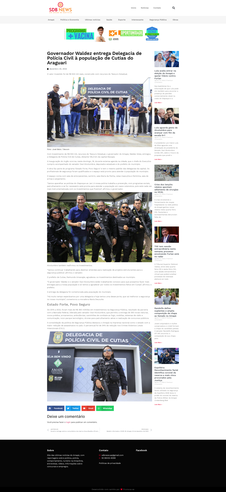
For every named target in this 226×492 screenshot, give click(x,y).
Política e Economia (69, 20)
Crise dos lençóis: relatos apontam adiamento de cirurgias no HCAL (166, 188)
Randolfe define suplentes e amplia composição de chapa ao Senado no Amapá (165, 312)
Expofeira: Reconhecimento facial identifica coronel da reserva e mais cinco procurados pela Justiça (166, 374)
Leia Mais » (158, 102)
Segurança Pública (158, 20)
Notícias (145, 8)
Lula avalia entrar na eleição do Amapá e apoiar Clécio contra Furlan (165, 74)
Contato (157, 8)
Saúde (109, 20)
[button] (173, 8)
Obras (175, 20)
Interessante (137, 20)
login (68, 422)
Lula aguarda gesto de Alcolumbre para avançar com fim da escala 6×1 (166, 131)
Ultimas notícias (92, 20)
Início (133, 8)
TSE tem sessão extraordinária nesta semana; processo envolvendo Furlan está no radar (166, 251)
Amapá (51, 20)
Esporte (121, 20)
